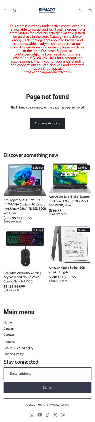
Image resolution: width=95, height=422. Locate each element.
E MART (40, 404)
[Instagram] (32, 415)
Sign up (47, 387)
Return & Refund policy (18, 348)
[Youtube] (39, 415)
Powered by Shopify (57, 404)
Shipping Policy (14, 354)
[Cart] (90, 10)
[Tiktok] (47, 415)
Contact (9, 335)
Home (8, 322)
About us (9, 342)
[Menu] (5, 10)
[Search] (14, 10)
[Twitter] (55, 415)
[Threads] (63, 415)
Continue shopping (47, 123)
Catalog (9, 329)
